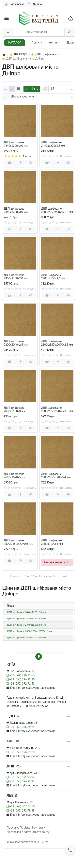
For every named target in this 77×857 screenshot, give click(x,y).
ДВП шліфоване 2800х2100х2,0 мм (16, 277)
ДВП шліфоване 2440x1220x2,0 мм (16, 144)
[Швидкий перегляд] (30, 163)
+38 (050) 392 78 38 (21, 810)
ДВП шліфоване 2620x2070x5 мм (14, 476)
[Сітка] (12, 89)
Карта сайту (41, 832)
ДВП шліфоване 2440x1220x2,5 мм (53, 144)
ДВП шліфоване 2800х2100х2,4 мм (53, 277)
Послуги (37, 42)
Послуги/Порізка (18, 827)
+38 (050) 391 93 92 (21, 777)
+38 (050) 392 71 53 (21, 683)
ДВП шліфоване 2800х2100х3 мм (14, 410)
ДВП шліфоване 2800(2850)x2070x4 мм (56, 476)
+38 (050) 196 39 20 (21, 679)
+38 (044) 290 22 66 (21, 675)
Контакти (54, 42)
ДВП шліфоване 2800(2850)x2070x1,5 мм (57, 210)
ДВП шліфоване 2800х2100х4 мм (52, 542)
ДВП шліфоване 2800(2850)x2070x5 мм (18, 542)
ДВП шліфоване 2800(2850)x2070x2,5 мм (57, 343)
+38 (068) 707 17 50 (21, 806)
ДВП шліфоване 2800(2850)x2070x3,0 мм (57, 410)
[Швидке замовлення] (20, 163)
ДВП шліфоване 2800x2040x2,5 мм (16, 343)
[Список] (5, 89)
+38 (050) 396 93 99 (21, 781)
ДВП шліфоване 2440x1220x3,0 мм (16, 210)
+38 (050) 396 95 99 (21, 727)
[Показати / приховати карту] (38, 656)
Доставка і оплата (19, 832)
